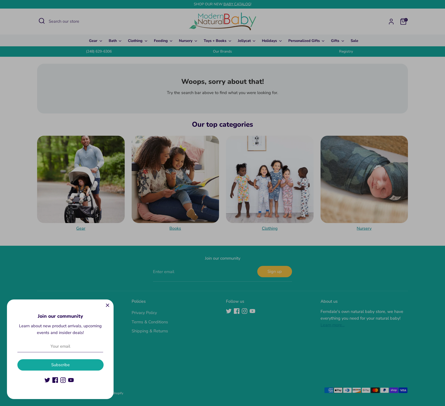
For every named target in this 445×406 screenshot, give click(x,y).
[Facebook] (55, 380)
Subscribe (60, 365)
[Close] (107, 305)
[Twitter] (47, 380)
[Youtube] (71, 380)
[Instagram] (63, 380)
